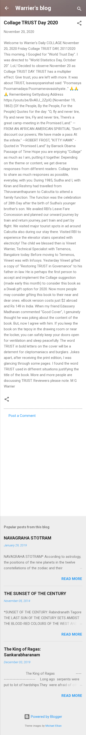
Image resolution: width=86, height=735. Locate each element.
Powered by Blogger (46, 716)
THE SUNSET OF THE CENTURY (35, 593)
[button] (79, 24)
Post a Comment (22, 416)
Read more (71, 579)
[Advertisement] (43, 465)
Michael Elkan (53, 725)
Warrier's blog (33, 8)
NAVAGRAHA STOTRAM (27, 537)
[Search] (79, 9)
